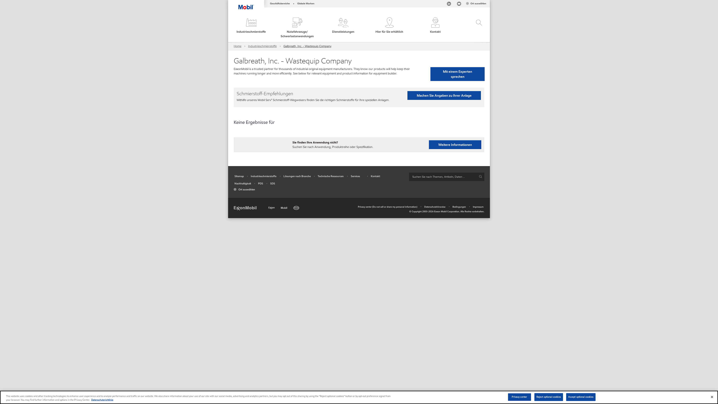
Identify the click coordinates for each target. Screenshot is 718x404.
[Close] (712, 397)
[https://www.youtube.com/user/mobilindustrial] (459, 4)
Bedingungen (459, 206)
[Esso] (296, 207)
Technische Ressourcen (331, 176)
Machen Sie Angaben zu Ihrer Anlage (444, 95)
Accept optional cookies (580, 397)
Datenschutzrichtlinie (102, 400)
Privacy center (519, 397)
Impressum (478, 206)
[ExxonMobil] (245, 208)
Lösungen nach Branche (297, 176)
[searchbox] (443, 177)
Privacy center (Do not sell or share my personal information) (387, 206)
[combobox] (446, 177)
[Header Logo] (246, 4)
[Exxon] (272, 207)
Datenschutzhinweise (434, 206)
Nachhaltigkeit (242, 183)
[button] (251, 28)
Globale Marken (305, 3)
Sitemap (239, 176)
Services (355, 176)
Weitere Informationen (455, 145)
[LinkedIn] (448, 4)
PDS (260, 183)
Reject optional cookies (548, 397)
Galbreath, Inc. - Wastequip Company (307, 46)
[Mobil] (284, 207)
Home (237, 46)
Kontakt (375, 176)
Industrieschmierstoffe (262, 46)
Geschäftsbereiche (280, 3)
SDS (272, 183)
